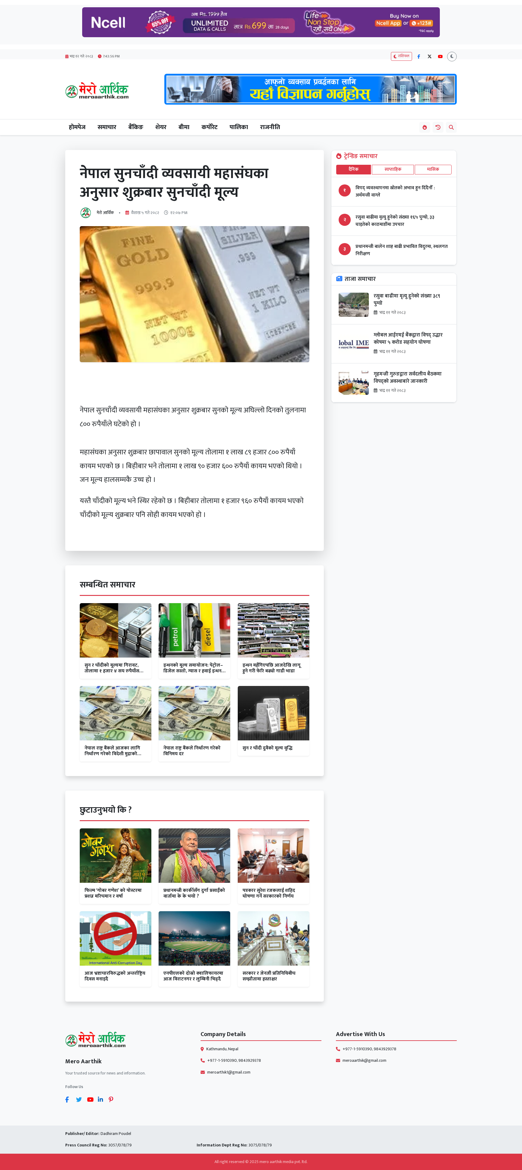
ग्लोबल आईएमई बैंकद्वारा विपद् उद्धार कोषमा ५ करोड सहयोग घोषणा (408, 339)
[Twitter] (80, 1099)
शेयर (160, 127)
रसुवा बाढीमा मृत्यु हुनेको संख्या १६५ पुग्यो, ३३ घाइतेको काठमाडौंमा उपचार (395, 221)
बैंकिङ (135, 127)
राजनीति (270, 127)
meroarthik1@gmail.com (228, 1072)
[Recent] (438, 127)
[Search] (451, 127)
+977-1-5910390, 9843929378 (234, 1060)
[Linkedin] (102, 1099)
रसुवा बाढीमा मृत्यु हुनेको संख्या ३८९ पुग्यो (407, 300)
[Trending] (424, 127)
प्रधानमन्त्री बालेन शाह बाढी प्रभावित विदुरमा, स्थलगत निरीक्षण (402, 250)
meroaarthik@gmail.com (364, 1060)
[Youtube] (91, 1099)
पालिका (239, 127)
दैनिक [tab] (354, 169)
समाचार (107, 127)
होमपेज (77, 127)
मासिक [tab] (433, 169)
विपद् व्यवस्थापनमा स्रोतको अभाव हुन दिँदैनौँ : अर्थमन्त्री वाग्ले (395, 191)
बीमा (184, 127)
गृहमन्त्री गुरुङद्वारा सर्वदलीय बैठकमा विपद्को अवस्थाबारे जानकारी (408, 378)
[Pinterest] (113, 1099)
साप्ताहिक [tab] (393, 169)
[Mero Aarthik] (125, 1041)
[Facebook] (69, 1099)
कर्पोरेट (209, 127)
